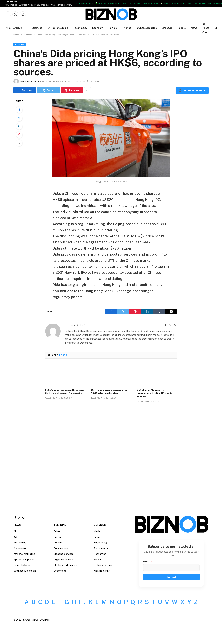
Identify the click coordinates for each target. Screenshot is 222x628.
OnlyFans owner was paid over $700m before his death (109, 392)
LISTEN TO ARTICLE (192, 90)
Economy (97, 27)
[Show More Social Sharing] (87, 90)
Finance (126, 27)
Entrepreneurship (57, 27)
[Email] (19, 143)
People (182, 27)
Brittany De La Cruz (32, 81)
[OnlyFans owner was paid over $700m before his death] (111, 374)
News (194, 27)
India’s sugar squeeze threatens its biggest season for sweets (64, 392)
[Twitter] (19, 118)
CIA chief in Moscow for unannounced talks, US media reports (154, 393)
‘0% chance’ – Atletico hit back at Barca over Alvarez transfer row (38, 4)
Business (37, 27)
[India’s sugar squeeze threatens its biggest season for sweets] (65, 374)
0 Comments (79, 81)
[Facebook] (19, 109)
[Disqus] (111, 454)
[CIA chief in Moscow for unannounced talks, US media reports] (157, 374)
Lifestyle (167, 27)
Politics (112, 27)
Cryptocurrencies (146, 27)
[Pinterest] (19, 134)
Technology (80, 27)
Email (147, 561)
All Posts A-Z (205, 28)
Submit (171, 577)
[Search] (216, 28)
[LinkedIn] (19, 126)
